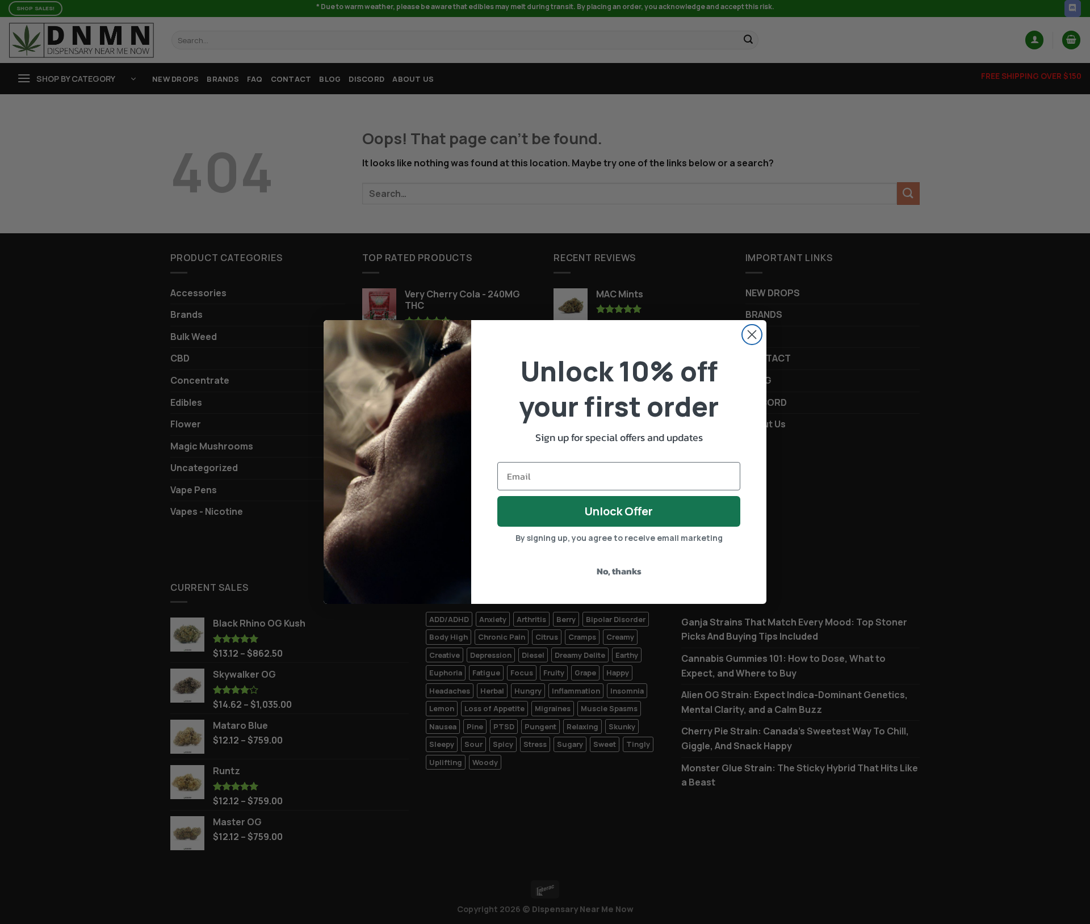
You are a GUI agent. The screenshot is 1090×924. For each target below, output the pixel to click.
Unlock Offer (619, 511)
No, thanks (619, 571)
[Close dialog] (752, 335)
